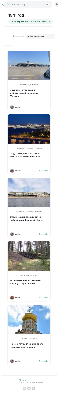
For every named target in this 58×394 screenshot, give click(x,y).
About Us (23, 380)
